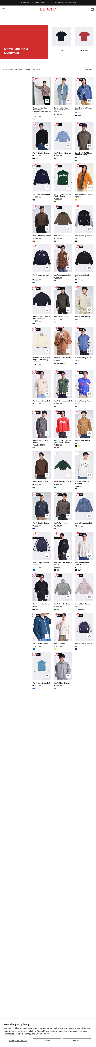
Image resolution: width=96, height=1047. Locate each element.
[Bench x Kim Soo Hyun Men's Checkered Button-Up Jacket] (41, 91)
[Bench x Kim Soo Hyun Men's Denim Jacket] (63, 91)
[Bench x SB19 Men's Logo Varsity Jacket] (63, 424)
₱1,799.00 (36, 116)
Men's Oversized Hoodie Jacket (82, 563)
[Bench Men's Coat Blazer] (41, 424)
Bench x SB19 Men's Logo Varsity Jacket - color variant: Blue (58, 447)
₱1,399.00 (58, 114)
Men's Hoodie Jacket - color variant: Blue (58, 363)
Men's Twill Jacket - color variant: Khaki (79, 446)
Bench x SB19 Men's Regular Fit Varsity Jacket (41, 359)
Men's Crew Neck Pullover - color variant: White (76, 489)
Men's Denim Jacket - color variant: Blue (55, 158)
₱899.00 (78, 567)
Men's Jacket (59, 643)
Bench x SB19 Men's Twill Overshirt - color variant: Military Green (76, 160)
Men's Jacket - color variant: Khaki (55, 649)
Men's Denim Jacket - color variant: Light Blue (37, 158)
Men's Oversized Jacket (82, 276)
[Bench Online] (48, 9)
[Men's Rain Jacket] (63, 300)
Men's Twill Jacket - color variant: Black (76, 446)
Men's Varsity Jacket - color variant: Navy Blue (33, 199)
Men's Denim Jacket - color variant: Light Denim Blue (76, 528)
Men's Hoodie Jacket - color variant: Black (33, 609)
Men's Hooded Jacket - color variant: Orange (76, 199)
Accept (47, 1041)
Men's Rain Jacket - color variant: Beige (76, 609)
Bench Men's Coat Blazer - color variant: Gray (33, 447)
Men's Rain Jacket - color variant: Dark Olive (55, 322)
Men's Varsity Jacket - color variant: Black (76, 241)
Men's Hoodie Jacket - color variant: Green (55, 609)
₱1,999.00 (79, 361)
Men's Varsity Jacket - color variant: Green (55, 487)
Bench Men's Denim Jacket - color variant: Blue (79, 115)
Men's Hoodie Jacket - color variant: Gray (37, 609)
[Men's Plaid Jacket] (63, 666)
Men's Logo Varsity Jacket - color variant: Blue (33, 282)
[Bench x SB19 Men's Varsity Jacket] (63, 177)
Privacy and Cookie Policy (36, 1034)
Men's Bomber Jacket (41, 235)
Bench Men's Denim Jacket (83, 109)
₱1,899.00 (58, 199)
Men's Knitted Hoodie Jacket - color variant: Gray (58, 570)
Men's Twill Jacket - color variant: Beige (76, 322)
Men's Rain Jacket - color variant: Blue (79, 609)
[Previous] (3, 2)
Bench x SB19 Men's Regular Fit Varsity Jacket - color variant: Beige (33, 367)
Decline (76, 1041)
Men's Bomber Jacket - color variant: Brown (33, 241)
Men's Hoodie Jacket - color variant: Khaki (64, 363)
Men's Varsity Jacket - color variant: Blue (76, 363)
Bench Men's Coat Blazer (40, 441)
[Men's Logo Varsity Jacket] (41, 258)
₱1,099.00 (58, 607)
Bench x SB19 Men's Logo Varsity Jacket (62, 441)
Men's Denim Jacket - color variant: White (58, 158)
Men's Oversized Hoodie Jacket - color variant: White (79, 570)
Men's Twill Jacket (61, 235)
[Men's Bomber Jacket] (41, 219)
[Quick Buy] (47, 101)
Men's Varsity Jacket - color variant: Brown (55, 280)
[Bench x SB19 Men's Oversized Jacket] (41, 300)
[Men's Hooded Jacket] (84, 177)
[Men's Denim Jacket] (41, 136)
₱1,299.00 (58, 156)
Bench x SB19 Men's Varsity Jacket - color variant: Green (55, 201)
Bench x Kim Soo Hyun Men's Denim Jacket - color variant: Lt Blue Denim (55, 117)
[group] (48, 2)
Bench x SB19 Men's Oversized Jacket (41, 317)
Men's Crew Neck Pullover (82, 482)
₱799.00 (78, 486)
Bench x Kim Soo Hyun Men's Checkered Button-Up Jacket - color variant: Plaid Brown (33, 119)
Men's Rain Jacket (61, 316)
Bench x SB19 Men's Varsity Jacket (62, 195)
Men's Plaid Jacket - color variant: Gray (55, 688)
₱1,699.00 (36, 197)
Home (4, 69)
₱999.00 (57, 567)
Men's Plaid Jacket (62, 683)
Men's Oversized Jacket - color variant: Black (76, 282)
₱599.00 (57, 361)
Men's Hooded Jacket (84, 194)
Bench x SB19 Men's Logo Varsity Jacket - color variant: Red (55, 447)
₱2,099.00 (79, 404)
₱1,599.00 (58, 445)
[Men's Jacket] (63, 627)
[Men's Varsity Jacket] (41, 177)
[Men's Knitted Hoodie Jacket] (63, 546)
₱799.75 (78, 197)
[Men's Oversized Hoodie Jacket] (84, 546)
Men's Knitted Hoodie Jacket (63, 563)
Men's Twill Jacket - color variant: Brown (33, 487)
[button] (86, 9)
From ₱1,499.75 (38, 445)
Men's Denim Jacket (41, 153)
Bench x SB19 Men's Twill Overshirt (83, 154)
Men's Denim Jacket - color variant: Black (33, 158)
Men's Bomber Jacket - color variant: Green (55, 406)
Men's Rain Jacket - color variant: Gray (82, 609)
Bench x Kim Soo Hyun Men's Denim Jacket (62, 109)
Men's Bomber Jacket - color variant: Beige (37, 241)
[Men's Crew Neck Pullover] (84, 465)
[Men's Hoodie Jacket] (63, 341)
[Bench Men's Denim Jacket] (84, 91)
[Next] (93, 2)
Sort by (35, 69)
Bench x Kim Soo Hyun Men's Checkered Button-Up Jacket (41, 110)
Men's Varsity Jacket (41, 194)
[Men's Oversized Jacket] (84, 258)
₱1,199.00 (58, 319)
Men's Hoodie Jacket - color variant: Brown (55, 363)
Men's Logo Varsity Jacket (40, 276)
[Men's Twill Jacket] (63, 219)
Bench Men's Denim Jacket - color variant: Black (76, 115)
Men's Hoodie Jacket (62, 358)
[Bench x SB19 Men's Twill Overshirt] (84, 136)
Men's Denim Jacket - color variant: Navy (33, 528)
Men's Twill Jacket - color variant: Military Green (55, 241)
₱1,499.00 (79, 113)
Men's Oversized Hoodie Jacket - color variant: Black (76, 570)
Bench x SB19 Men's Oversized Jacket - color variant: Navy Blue (33, 323)
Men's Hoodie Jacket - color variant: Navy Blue (61, 363)
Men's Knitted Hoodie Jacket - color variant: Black (55, 570)
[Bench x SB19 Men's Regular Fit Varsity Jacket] (41, 341)
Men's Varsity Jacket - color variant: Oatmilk (33, 406)
